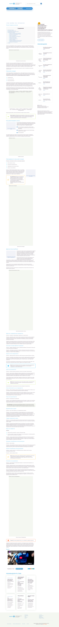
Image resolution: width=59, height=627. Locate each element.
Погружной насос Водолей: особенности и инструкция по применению (47, 88)
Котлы (25, 616)
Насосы (18, 580)
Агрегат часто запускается (14, 34)
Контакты (28, 623)
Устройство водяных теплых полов (11, 128)
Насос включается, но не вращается (15, 36)
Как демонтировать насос (12, 30)
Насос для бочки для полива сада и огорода (47, 99)
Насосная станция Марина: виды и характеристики (31, 600)
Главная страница (9, 623)
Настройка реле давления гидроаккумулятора (47, 48)
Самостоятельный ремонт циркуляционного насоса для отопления (21, 583)
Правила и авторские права (42, 107)
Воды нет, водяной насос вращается (15, 33)
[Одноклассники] (30, 568)
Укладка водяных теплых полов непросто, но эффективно (11, 257)
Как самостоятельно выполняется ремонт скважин (10, 599)
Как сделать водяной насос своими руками (47, 65)
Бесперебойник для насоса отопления (47, 53)
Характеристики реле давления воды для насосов (10, 580)
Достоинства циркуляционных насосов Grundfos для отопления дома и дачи (31, 581)
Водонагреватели (41, 615)
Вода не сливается (12, 39)
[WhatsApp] (32, 568)
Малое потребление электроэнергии (15, 41)
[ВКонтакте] (29, 568)
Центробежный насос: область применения (46, 82)
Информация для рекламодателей (43, 106)
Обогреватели (26, 615)
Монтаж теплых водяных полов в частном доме (30, 176)
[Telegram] (31, 568)
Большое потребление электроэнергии (16, 40)
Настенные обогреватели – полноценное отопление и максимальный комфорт (45, 27)
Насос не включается (13, 35)
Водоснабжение (29, 8)
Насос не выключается (13, 37)
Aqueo (11, 3)
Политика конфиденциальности (17, 623)
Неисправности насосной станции (13, 31)
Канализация (11, 8)
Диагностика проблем (11, 32)
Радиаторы (40, 616)
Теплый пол (26, 617)
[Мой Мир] (33, 568)
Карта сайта (40, 105)
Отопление (20, 8)
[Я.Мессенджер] (28, 568)
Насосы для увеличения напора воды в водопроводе (21, 600)
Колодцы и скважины (10, 596)
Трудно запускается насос (14, 38)
